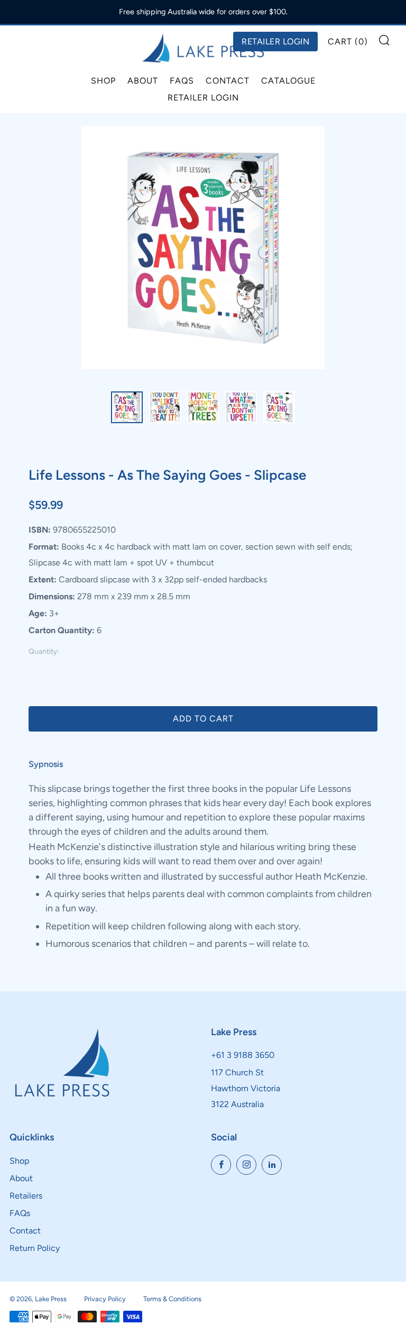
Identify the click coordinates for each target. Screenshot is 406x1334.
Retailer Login (203, 98)
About (142, 81)
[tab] (127, 407)
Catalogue (288, 81)
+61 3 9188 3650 (242, 1055)
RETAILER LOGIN (275, 41)
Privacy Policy (105, 1299)
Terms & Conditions (172, 1299)
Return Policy (35, 1248)
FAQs (182, 81)
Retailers (26, 1196)
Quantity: (44, 651)
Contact (228, 81)
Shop (103, 81)
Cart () (348, 41)
